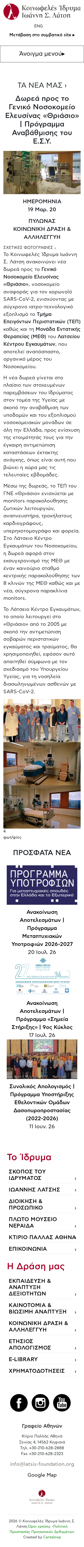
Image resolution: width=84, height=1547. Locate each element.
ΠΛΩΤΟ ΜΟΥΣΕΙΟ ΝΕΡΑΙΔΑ (33, 1223)
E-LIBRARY (23, 1359)
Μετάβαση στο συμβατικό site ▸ (42, 35)
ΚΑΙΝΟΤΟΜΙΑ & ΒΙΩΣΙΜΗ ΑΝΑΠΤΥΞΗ (38, 1309)
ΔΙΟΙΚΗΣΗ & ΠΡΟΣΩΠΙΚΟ (26, 1205)
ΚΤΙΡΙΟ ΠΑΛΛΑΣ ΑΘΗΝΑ (42, 1237)
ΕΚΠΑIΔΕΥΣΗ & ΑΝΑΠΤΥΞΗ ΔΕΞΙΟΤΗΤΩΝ (30, 1288)
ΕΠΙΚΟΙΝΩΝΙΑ (28, 1249)
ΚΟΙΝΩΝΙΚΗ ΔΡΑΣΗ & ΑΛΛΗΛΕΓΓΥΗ (38, 1327)
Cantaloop (52, 1537)
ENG (38, 26)
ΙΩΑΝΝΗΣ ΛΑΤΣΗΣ (34, 1190)
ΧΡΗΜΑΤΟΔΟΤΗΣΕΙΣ (37, 1371)
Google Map (42, 1475)
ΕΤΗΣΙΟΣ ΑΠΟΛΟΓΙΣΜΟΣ (30, 1345)
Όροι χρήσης (39, 1526)
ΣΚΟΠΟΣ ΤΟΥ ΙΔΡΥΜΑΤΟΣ (27, 1175)
